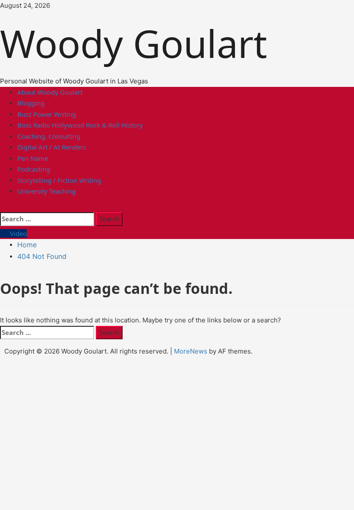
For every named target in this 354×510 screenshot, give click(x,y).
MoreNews (190, 351)
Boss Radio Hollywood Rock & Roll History (80, 125)
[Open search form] (4, 207)
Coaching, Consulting (48, 136)
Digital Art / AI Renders (51, 147)
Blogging (30, 103)
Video (17, 233)
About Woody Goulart (49, 92)
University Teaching (46, 191)
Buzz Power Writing (46, 114)
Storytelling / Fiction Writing (59, 180)
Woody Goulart (138, 43)
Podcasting (33, 169)
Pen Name (32, 158)
